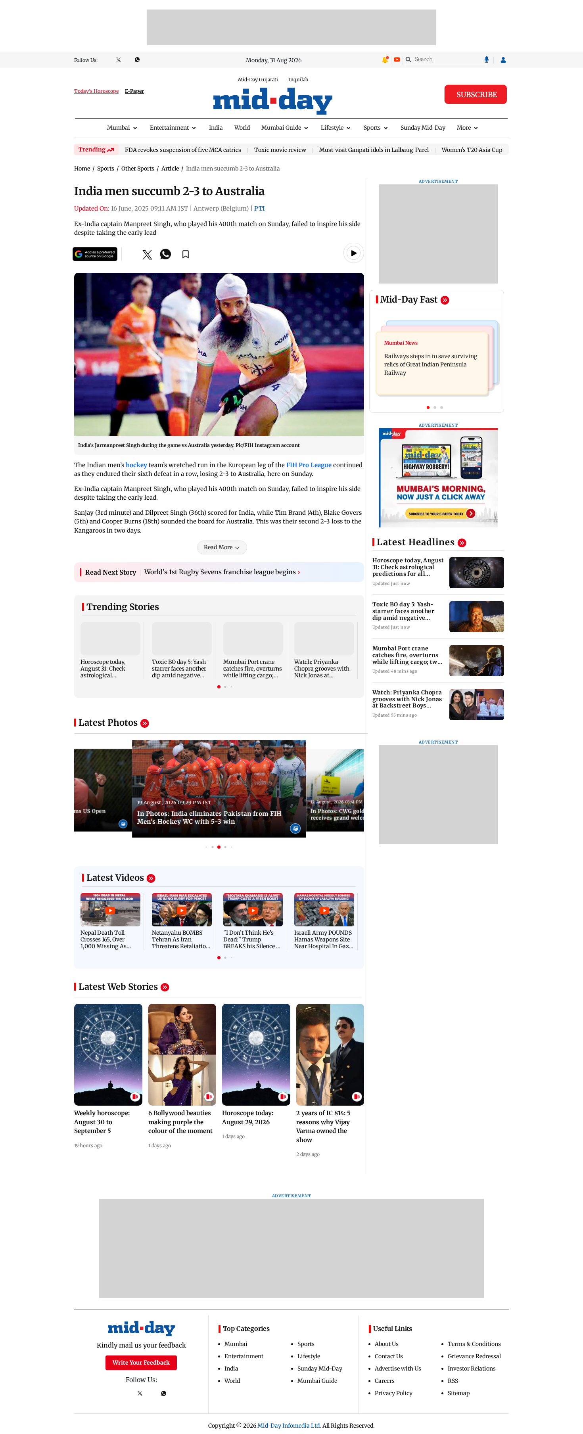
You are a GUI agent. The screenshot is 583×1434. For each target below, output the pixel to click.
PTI (259, 208)
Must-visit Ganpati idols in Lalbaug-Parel (374, 150)
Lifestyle (332, 127)
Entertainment (169, 127)
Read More (218, 550)
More (464, 127)
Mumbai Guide (281, 127)
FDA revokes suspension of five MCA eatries (183, 150)
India (216, 127)
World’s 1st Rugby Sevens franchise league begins (222, 575)
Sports (372, 127)
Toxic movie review (280, 150)
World (242, 127)
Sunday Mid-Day (423, 127)
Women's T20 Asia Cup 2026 (479, 150)
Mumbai (118, 127)
